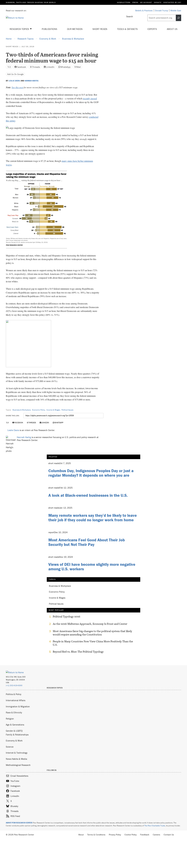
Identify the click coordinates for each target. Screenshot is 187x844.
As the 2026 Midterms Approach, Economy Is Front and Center (90, 624)
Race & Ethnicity (14, 712)
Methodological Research (18, 765)
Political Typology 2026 (66, 616)
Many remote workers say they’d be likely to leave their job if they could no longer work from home (92, 517)
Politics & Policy (13, 694)
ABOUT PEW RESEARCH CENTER (19, 822)
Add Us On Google (15, 74)
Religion (10, 718)
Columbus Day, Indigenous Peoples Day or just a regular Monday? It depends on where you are (91, 473)
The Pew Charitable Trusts (154, 825)
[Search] (178, 18)
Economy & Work (14, 740)
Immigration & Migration (18, 706)
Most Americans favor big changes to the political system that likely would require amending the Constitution (92, 632)
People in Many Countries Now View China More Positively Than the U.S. (93, 643)
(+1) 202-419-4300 (14, 685)
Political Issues (67, 410)
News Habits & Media (16, 758)
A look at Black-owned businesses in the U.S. (88, 495)
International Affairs (15, 700)
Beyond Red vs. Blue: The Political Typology (78, 651)
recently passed (90, 98)
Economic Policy (38, 410)
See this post (17, 87)
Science (9, 746)
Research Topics (20, 29)
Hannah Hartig (31, 81)
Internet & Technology (16, 752)
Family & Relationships (17, 734)
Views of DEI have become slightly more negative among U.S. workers (91, 566)
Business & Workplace (22, 410)
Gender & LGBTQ (14, 730)
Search (129, 16)
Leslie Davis (14, 81)
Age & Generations (15, 724)
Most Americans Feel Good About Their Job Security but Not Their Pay (86, 542)
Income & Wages (53, 410)
